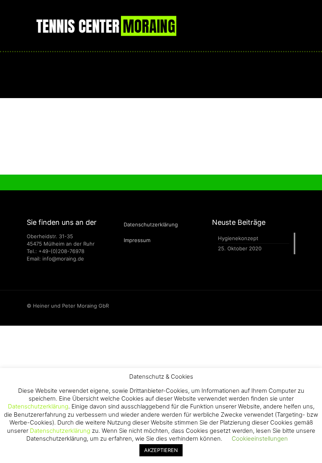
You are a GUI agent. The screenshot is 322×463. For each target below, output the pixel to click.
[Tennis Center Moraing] (105, 25)
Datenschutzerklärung (151, 224)
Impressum (137, 240)
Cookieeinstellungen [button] (260, 438)
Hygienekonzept (238, 238)
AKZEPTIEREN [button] (161, 450)
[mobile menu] (282, 25)
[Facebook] (283, 305)
